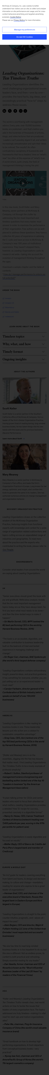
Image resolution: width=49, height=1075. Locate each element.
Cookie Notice (15, 17)
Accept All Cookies (24, 37)
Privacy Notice (19, 20)
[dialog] (24, 22)
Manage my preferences (24, 29)
